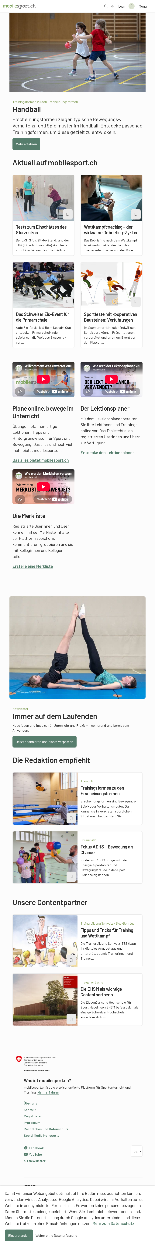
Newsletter (37, 1161)
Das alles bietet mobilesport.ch (40, 460)
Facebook (36, 1148)
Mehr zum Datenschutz (113, 1223)
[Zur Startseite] (19, 6)
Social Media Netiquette (42, 1135)
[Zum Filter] (112, 6)
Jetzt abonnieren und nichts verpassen (44, 742)
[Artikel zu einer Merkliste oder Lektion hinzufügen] (68, 214)
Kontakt (30, 1110)
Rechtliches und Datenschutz (46, 1129)
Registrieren (33, 1116)
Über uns (30, 1103)
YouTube (35, 1154)
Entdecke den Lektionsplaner (107, 452)
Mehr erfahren (26, 144)
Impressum (32, 1122)
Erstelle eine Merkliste (32, 566)
